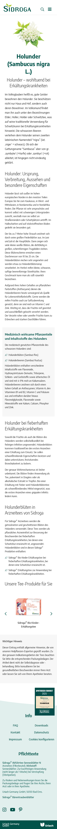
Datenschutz (41, 732)
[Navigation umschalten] (49, 9)
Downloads (41, 725)
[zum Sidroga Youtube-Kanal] (14, 809)
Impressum (15, 739)
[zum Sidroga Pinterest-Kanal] (20, 809)
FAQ (15, 725)
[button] (42, 9)
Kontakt (15, 732)
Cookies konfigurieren (41, 739)
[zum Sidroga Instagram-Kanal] (6, 809)
